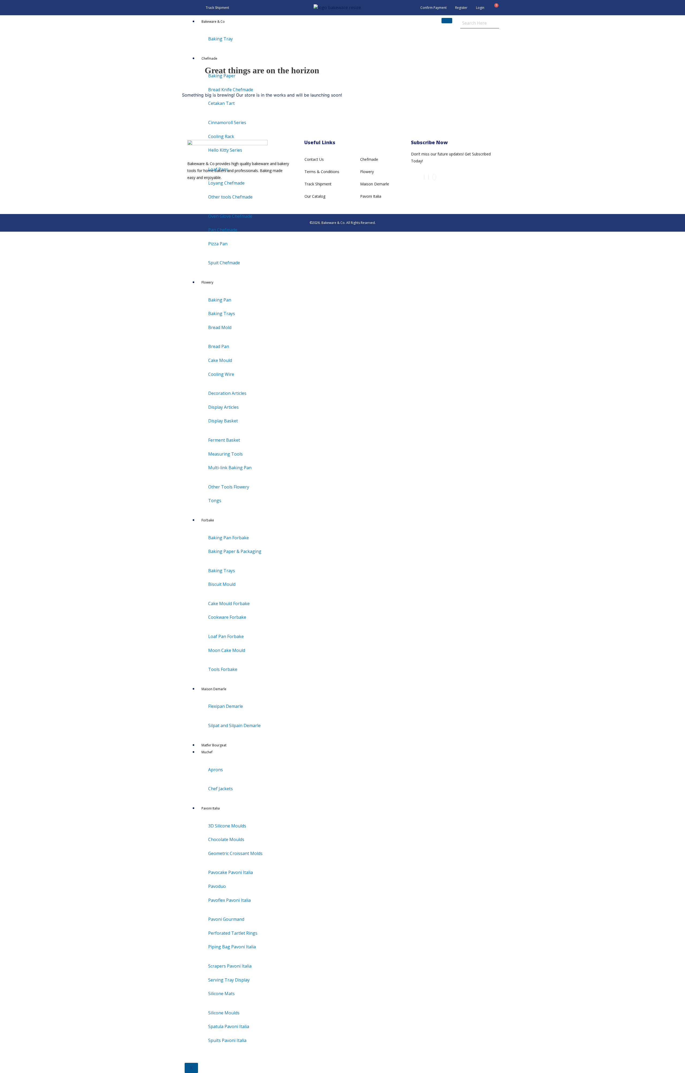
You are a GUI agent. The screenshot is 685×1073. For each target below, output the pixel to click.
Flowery (207, 282)
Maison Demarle (213, 689)
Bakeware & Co (213, 21)
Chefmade (209, 58)
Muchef (206, 752)
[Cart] (494, 8)
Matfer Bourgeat (213, 745)
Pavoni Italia (210, 808)
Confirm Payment (433, 7)
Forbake (207, 520)
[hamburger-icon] (447, 20)
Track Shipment (217, 7)
